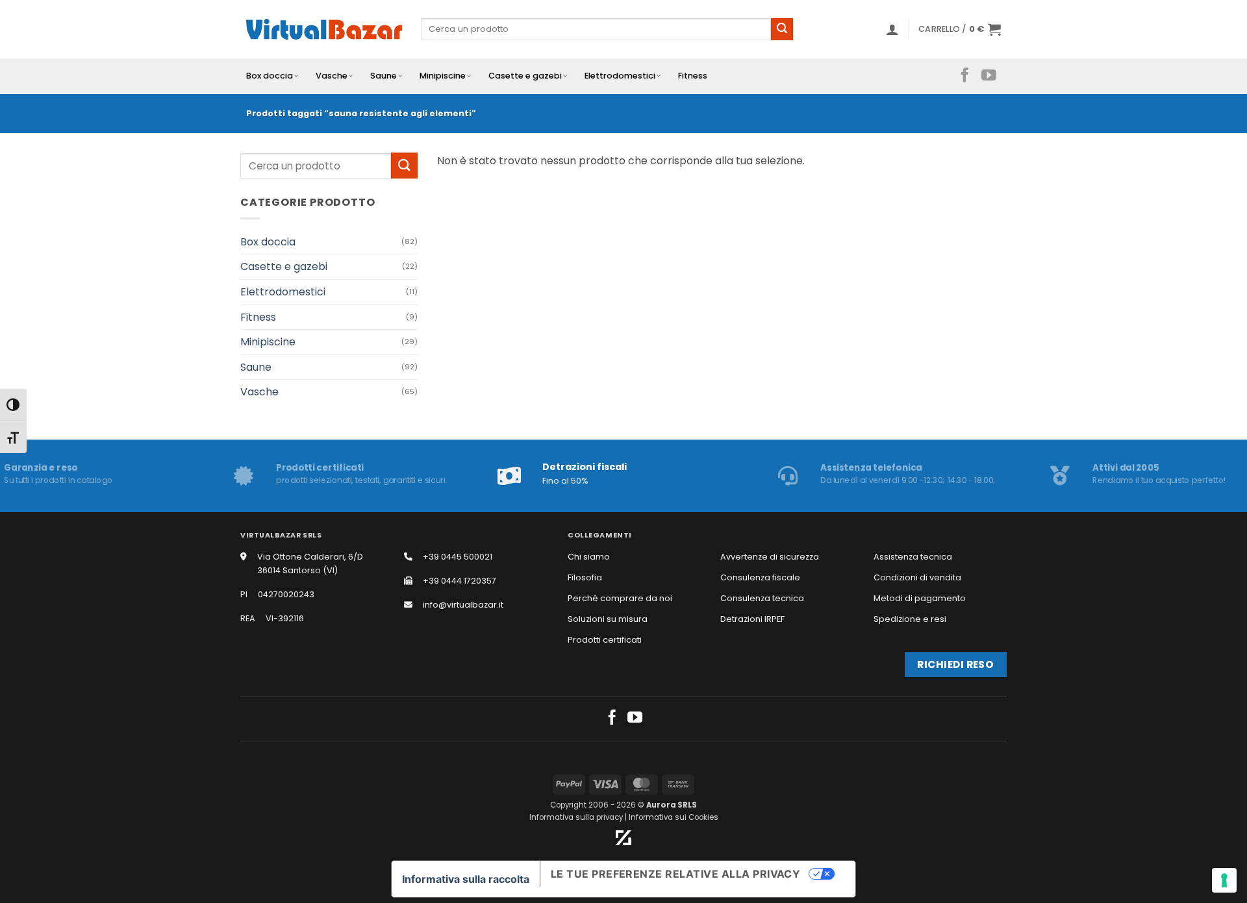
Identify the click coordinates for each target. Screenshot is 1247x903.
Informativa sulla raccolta (465, 878)
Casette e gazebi (525, 75)
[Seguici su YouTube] (988, 76)
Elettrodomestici (620, 75)
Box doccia (269, 75)
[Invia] (782, 29)
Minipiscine (443, 75)
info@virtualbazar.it (463, 604)
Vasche (331, 75)
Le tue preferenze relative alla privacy (676, 873)
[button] (892, 29)
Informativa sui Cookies (673, 817)
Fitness (692, 75)
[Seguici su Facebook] (964, 76)
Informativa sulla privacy (576, 817)
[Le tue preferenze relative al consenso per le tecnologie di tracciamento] (1224, 880)
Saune (383, 75)
